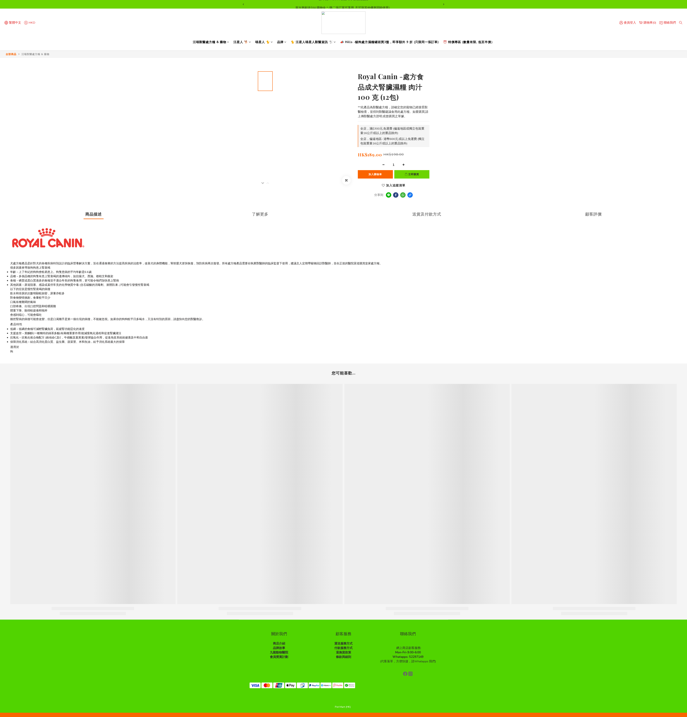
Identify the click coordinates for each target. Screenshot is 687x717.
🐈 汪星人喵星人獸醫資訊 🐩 (312, 42)
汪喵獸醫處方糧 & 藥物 (209, 42)
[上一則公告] (243, 4)
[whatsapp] (403, 195)
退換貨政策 (343, 652)
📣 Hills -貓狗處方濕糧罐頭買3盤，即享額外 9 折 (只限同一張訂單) (389, 42)
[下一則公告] (443, 4)
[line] (388, 195)
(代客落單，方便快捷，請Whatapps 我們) (408, 661)
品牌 (280, 42)
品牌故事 (279, 648)
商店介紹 (279, 643)
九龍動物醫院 (279, 652)
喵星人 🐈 (262, 42)
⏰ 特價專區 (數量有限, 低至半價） (468, 42)
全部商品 (11, 54)
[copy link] (410, 195)
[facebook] (395, 195)
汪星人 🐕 (240, 42)
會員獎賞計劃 (279, 657)
